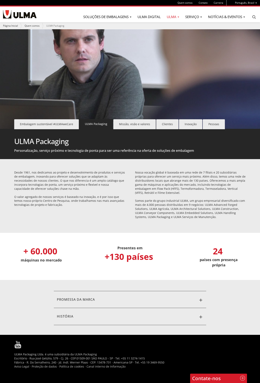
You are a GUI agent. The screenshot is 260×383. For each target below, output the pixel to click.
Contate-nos (206, 378)
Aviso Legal (21, 366)
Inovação (191, 124)
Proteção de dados (45, 366)
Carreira (218, 2)
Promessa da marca (76, 299)
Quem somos (185, 2)
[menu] (246, 2)
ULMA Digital (149, 16)
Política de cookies (71, 366)
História (65, 316)
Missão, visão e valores (134, 124)
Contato (203, 2)
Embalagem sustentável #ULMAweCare (46, 124)
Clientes (167, 124)
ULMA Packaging (86, 354)
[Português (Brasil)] (20, 14)
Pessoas (213, 124)
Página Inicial (10, 25)
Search (254, 17)
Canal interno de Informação (106, 366)
